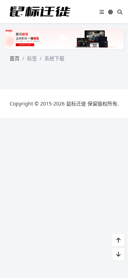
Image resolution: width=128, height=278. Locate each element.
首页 (15, 58)
